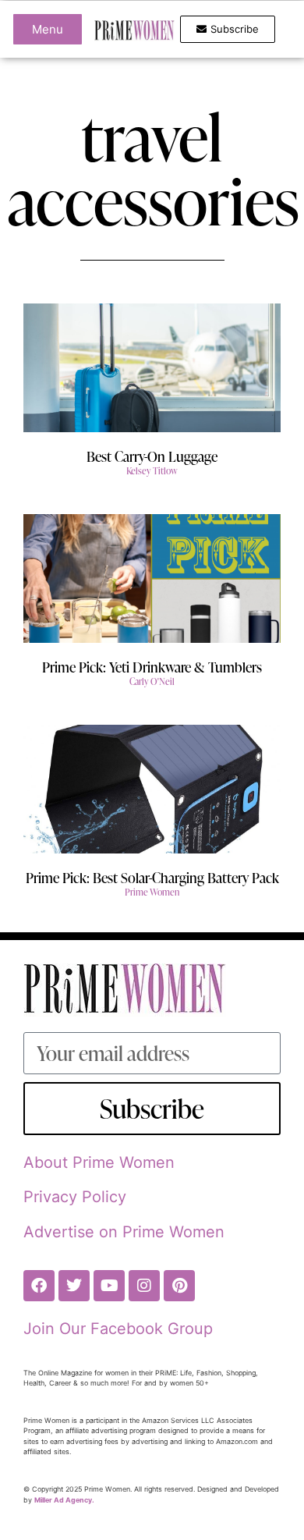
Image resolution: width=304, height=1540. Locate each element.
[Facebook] (39, 1285)
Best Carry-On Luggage (152, 456)
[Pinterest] (179, 1285)
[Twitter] (74, 1285)
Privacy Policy (74, 1196)
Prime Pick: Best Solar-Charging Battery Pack (152, 877)
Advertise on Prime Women (123, 1231)
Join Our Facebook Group (118, 1328)
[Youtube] (109, 1285)
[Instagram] (144, 1285)
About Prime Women (99, 1162)
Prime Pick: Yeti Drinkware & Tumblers (152, 666)
